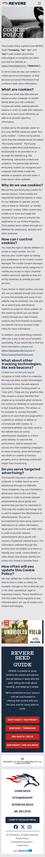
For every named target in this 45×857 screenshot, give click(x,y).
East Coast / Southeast (22, 719)
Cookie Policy (22, 845)
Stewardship (22, 797)
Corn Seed (22, 791)
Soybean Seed (22, 804)
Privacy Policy (22, 838)
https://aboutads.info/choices (17, 350)
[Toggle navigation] (39, 3)
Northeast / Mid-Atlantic (22, 745)
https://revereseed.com (14, 65)
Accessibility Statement (21, 842)
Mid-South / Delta (22, 736)
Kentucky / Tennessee (22, 728)
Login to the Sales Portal (22, 820)
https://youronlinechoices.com (17, 354)
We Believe (22, 811)
